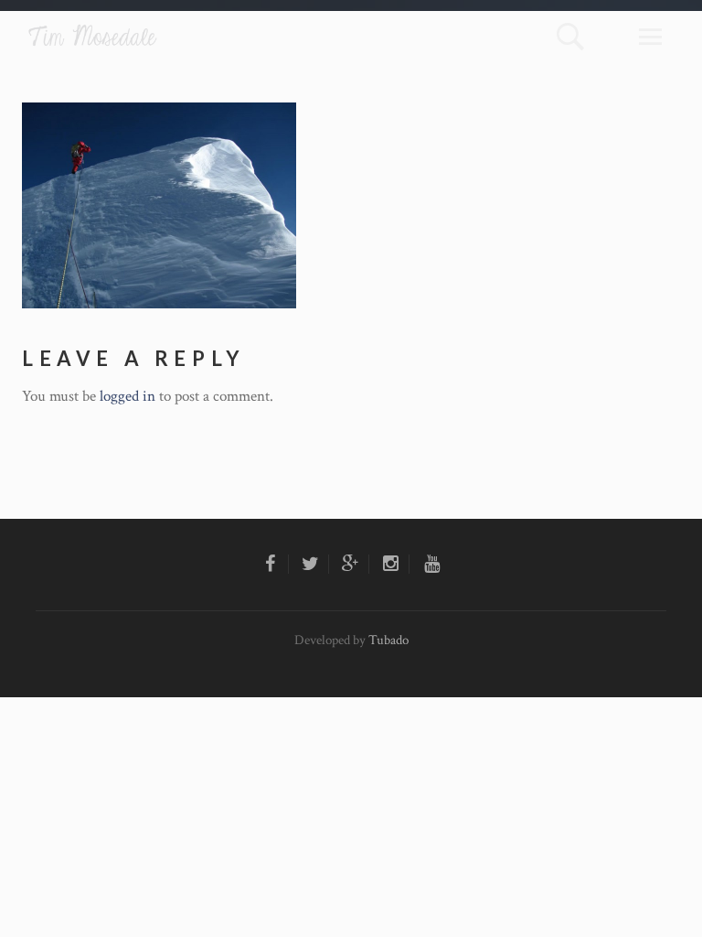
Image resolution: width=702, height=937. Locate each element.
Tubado (388, 640)
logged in (127, 396)
